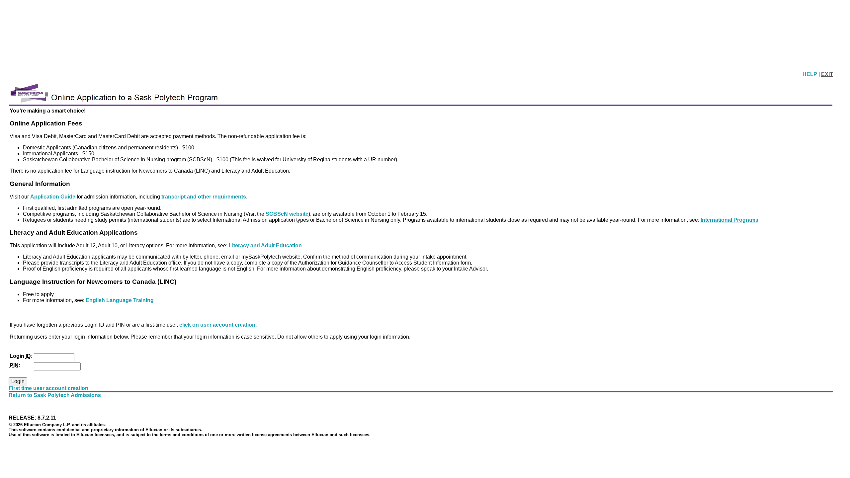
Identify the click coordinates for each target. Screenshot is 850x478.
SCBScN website (287, 214)
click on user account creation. (218, 325)
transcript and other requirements (203, 196)
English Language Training (120, 300)
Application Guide (53, 196)
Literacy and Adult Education (265, 245)
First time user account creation (48, 388)
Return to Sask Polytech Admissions (55, 395)
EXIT (827, 74)
